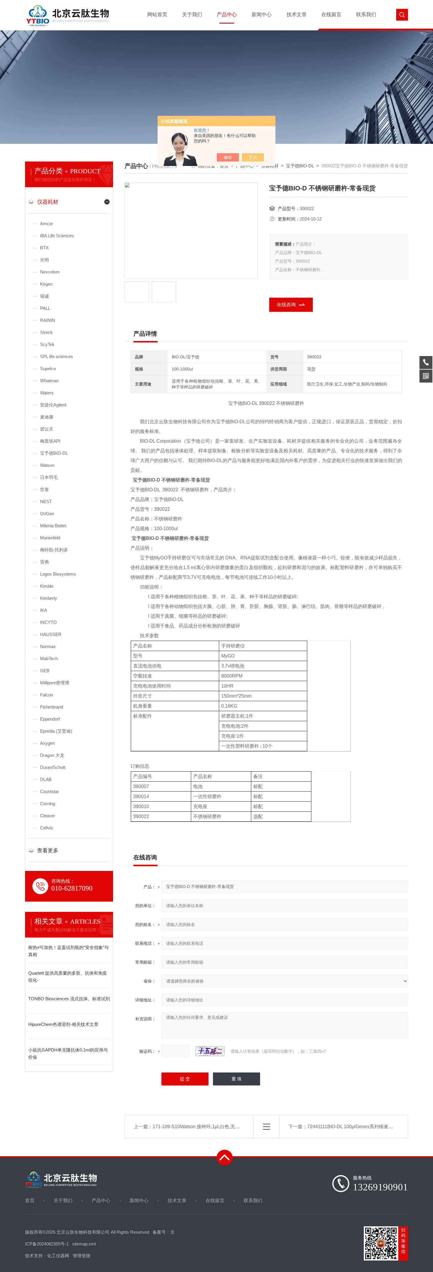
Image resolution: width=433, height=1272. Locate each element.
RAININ (47, 320)
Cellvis (46, 827)
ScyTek (47, 344)
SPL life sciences (56, 356)
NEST (46, 501)
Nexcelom (50, 271)
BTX (44, 247)
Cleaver (47, 815)
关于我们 (192, 14)
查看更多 (47, 851)
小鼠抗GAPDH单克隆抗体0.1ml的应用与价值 (68, 1053)
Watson (47, 465)
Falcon (46, 694)
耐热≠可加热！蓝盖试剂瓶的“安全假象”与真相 (68, 951)
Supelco (48, 368)
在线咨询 (286, 304)
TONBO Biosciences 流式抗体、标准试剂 (69, 998)
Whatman (49, 380)
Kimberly (48, 598)
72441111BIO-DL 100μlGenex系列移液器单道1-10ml (362, 1126)
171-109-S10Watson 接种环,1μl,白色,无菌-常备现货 (206, 1126)
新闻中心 (262, 14)
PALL (45, 308)
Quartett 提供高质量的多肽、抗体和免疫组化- (67, 977)
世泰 (44, 489)
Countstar (49, 791)
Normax (48, 646)
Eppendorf (50, 718)
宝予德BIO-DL (54, 453)
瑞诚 (44, 296)
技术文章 (297, 14)
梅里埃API (50, 441)
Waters (47, 392)
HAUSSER (51, 634)
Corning (47, 803)
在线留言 (331, 14)
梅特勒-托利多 (54, 549)
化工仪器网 (58, 1255)
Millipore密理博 (54, 682)
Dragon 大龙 (52, 755)
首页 (29, 1200)
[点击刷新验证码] (210, 1051)
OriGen (47, 513)
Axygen (47, 743)
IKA (43, 610)
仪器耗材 (47, 202)
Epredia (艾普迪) (56, 731)
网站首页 (157, 14)
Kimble (46, 586)
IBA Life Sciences (57, 235)
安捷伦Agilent (53, 404)
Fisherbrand (51, 706)
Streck (46, 332)
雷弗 (44, 561)
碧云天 (46, 428)
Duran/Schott (52, 767)
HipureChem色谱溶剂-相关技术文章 (63, 1024)
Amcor (46, 223)
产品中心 (227, 14)
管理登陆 (81, 1255)
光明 (44, 259)
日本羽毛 (49, 477)
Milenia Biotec (53, 525)
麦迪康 (46, 416)
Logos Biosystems (58, 573)
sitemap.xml (84, 1243)
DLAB (46, 779)
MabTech (49, 658)
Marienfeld (50, 537)
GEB (44, 670)
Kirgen (46, 283)
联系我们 (366, 14)
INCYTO (48, 622)
